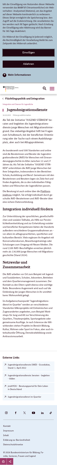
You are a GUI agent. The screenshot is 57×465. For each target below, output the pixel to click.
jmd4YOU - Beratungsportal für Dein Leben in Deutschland (28, 388)
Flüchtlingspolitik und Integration (25, 98)
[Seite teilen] (10, 461)
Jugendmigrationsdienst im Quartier (24, 396)
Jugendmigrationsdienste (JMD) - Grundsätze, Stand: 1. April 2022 (29, 366)
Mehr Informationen (19, 74)
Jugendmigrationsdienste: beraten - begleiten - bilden (29, 377)
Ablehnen (28, 63)
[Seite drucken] (3, 461)
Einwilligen (28, 52)
